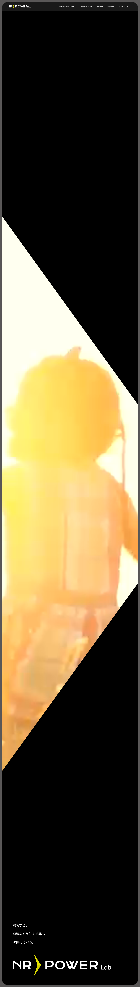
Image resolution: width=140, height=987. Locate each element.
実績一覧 (99, 6)
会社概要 (110, 6)
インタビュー (123, 6)
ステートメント (86, 6)
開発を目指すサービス (67, 6)
